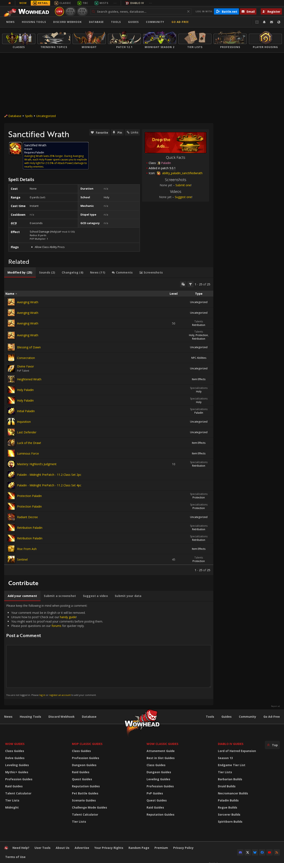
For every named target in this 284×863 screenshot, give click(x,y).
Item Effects (198, 379)
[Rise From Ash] (11, 549)
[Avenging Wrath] (11, 302)
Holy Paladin (25, 390)
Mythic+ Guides (16, 772)
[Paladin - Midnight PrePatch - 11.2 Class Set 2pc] (11, 474)
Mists (104, 3)
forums (56, 626)
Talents (198, 321)
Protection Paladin (29, 496)
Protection (202, 335)
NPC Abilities (198, 358)
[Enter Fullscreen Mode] (257, 22)
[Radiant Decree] (11, 517)
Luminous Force (28, 453)
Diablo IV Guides (230, 744)
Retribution (198, 325)
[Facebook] (262, 852)
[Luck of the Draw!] (11, 443)
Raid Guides (14, 786)
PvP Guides (155, 793)
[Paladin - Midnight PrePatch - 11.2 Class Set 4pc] (11, 485)
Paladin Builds (228, 800)
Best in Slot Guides (161, 758)
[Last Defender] (11, 432)
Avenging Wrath (27, 302)
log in (42, 695)
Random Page (138, 848)
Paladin (198, 412)
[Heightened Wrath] (11, 379)
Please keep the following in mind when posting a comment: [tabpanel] (54, 650)
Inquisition (24, 422)
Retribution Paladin (29, 528)
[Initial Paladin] (11, 411)
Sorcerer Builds (229, 814)
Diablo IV (137, 3)
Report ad (275, 706)
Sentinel (22, 559)
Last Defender (26, 432)
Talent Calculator (18, 793)
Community (155, 22)
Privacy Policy (183, 848)
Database (96, 22)
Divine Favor (25, 366)
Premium (161, 848)
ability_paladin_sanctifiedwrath (182, 173)
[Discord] (240, 852)
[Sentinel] (11, 559)
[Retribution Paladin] (11, 527)
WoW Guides (15, 744)
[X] (247, 852)
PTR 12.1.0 (70, 11)
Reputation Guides (86, 786)
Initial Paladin (26, 411)
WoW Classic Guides (162, 744)
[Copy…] (183, 284)
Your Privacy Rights (108, 848)
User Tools (43, 848)
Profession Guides (18, 779)
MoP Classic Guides (87, 744)
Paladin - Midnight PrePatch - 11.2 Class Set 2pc (49, 475)
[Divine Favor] (11, 368)
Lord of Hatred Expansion (237, 751)
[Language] (279, 22)
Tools (210, 717)
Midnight (12, 807)
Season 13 (225, 758)
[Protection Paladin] (11, 496)
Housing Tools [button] (34, 22)
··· (115, 3)
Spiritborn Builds (230, 822)
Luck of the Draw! (29, 443)
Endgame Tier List (231, 765)
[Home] (27, 11)
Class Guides (14, 751)
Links (134, 132)
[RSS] (277, 852)
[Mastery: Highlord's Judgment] (11, 464)
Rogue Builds (227, 807)
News (10, 22)
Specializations (198, 388)
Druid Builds (227, 786)
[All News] (9, 3)
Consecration (26, 358)
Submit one (183, 185)
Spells (29, 116)
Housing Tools (30, 717)
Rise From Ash (27, 549)
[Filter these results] (190, 284)
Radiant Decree (27, 517)
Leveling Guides (17, 765)
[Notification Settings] (264, 22)
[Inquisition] (11, 421)
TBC (85, 3)
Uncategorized (46, 116)
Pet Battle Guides (85, 793)
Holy (191, 335)
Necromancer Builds (233, 793)
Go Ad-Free (180, 22)
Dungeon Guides (84, 765)
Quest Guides (82, 779)
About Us (62, 848)
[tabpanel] (108, 426)
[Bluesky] (255, 852)
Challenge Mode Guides (89, 807)
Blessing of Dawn (29, 347)
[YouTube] (269, 852)
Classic (65, 3)
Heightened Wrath (29, 379)
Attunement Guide (161, 751)
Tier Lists (12, 800)
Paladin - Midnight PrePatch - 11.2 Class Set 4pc (49, 485)
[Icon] (15, 148)
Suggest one (183, 197)
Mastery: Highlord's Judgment (37, 464)
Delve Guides (15, 758)
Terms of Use (15, 857)
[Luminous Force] (11, 453)
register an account (60, 695)
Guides (133, 22)
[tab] (20, 272)
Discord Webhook (67, 22)
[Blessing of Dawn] (11, 347)
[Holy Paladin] (11, 390)
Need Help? (20, 848)
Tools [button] (116, 22)
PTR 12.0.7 (82, 11)
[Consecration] (11, 358)
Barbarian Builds (230, 779)
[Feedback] (271, 22)
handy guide (68, 617)
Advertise (82, 848)
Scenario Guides (84, 800)
